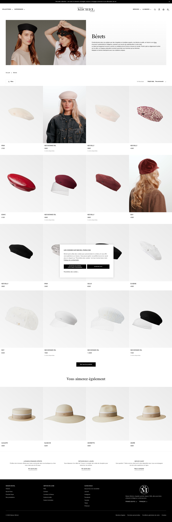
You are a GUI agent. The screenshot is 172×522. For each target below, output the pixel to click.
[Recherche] (155, 9)
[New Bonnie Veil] (64, 114)
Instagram (87, 494)
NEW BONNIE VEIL (50, 145)
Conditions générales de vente (151, 515)
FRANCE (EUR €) (130, 501)
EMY (131, 214)
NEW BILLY (90, 145)
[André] (150, 414)
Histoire (8, 488)
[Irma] (21, 114)
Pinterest (86, 506)
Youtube (86, 500)
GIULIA (89, 283)
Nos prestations (10, 497)
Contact (45, 491)
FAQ (44, 488)
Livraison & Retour (48, 494)
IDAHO (3, 214)
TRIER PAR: (150, 81)
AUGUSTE (4, 443)
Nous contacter (139, 468)
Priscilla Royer (10, 494)
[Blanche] (64, 414)
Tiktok (86, 503)
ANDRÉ (132, 443)
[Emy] (150, 183)
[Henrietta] (107, 414)
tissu (155, 42)
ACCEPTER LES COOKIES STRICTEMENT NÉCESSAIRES (75, 266)
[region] (87, 261)
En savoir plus (32, 468)
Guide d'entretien (48, 500)
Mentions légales (120, 515)
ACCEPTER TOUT (98, 266)
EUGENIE (133, 283)
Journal (86, 491)
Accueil (8, 72)
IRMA (3, 145)
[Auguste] (21, 414)
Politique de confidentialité (71, 260)
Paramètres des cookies (71, 272)
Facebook (87, 497)
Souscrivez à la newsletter (91, 488)
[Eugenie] (150, 252)
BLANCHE (47, 443)
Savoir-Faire (9, 491)
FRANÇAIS (142, 501)
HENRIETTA (91, 443)
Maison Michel (14, 515)
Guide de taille (47, 497)
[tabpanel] (86, 417)
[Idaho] (21, 183)
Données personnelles (133, 515)
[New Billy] (107, 114)
